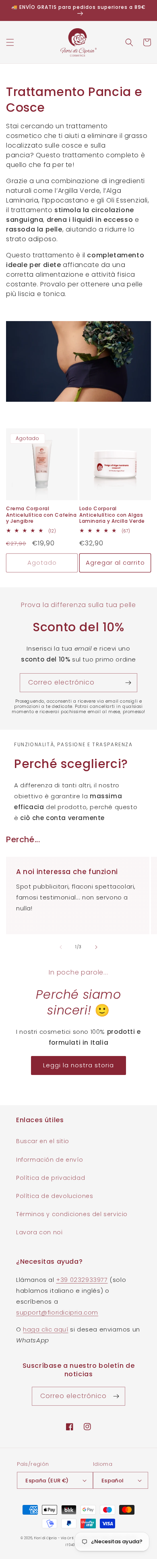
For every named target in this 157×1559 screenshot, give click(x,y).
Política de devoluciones (54, 1196)
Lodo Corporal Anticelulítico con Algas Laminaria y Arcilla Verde (112, 514)
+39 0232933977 (81, 1279)
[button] (10, 42)
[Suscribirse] (128, 682)
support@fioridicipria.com (57, 1312)
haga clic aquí (45, 1329)
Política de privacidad (50, 1178)
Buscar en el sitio (42, 1141)
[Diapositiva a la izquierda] (61, 947)
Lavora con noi (39, 1232)
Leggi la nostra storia (78, 1065)
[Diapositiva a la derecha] (96, 947)
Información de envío (49, 1160)
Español (112, 1480)
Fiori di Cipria (45, 1538)
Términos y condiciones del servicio (72, 1214)
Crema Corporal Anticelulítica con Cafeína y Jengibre (41, 514)
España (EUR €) (47, 1480)
